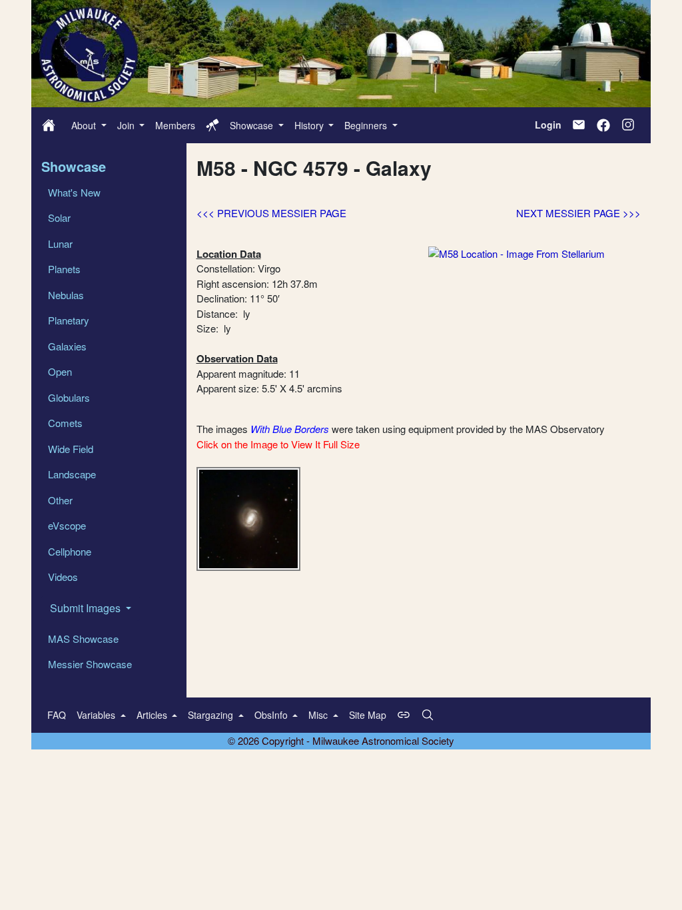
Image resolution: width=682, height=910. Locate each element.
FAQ (56, 714)
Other (60, 500)
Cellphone (69, 551)
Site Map (367, 714)
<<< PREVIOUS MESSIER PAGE (271, 213)
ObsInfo (272, 714)
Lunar (60, 243)
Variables (97, 714)
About (85, 125)
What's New (74, 192)
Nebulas (66, 295)
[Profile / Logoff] (212, 125)
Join (127, 125)
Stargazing (212, 714)
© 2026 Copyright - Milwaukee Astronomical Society (341, 740)
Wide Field (70, 449)
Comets (65, 423)
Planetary (68, 320)
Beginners (367, 125)
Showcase (253, 125)
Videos (63, 577)
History (310, 125)
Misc (319, 714)
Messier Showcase (90, 664)
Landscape (72, 474)
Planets (64, 269)
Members (175, 125)
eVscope (67, 525)
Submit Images (86, 608)
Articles (153, 714)
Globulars (69, 397)
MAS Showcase (83, 639)
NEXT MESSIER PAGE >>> (578, 213)
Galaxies (67, 346)
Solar (59, 218)
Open (60, 371)
